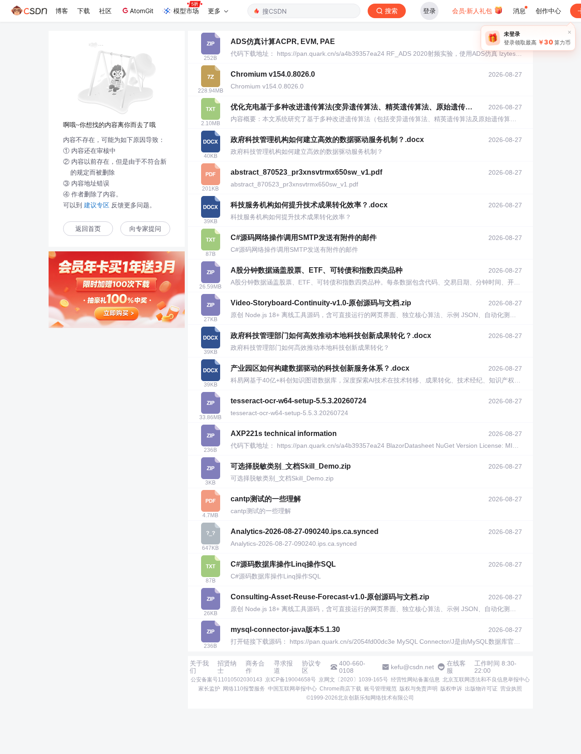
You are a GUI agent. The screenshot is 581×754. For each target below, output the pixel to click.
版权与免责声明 (418, 688)
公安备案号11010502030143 (226, 679)
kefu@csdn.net (412, 667)
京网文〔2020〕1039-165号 (353, 679)
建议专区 (96, 205)
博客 (61, 11)
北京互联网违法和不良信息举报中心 (486, 679)
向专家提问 (145, 228)
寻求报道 (283, 667)
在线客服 (456, 667)
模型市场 (186, 11)
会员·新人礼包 (473, 11)
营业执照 (511, 688)
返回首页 (88, 228)
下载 (83, 11)
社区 (105, 11)
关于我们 (199, 667)
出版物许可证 (481, 688)
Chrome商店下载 (340, 688)
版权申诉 (451, 688)
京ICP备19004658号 (290, 679)
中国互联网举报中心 (292, 688)
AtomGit (141, 11)
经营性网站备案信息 (415, 679)
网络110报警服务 (244, 688)
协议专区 (311, 667)
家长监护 (209, 688)
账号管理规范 (380, 688)
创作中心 (548, 11)
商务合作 (255, 667)
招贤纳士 (226, 667)
